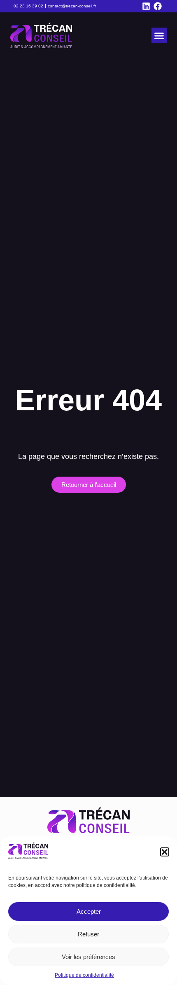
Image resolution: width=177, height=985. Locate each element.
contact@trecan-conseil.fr (72, 6)
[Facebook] (157, 6)
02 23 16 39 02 (28, 6)
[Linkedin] (146, 6)
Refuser (88, 934)
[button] (165, 852)
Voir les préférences (88, 956)
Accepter (89, 911)
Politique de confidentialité (84, 975)
